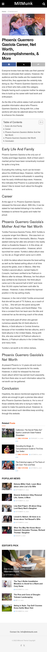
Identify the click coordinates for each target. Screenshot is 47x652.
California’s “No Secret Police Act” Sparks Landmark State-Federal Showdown (29, 432)
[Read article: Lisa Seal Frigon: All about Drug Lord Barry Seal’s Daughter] (7, 508)
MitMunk (23, 4)
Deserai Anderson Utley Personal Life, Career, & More (28, 496)
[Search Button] (44, 4)
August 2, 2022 (20, 536)
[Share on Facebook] (9, 64)
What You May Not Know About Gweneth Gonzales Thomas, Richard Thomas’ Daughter (29, 530)
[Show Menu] (3, 4)
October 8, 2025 (36, 454)
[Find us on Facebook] (21, 645)
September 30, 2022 (22, 501)
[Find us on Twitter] (24, 645)
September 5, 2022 (21, 522)
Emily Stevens (23, 438)
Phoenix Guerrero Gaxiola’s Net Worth (20, 137)
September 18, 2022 (22, 511)
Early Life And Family (13, 126)
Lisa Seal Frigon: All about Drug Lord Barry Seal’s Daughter (27, 507)
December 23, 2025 (21, 611)
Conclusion (9, 141)
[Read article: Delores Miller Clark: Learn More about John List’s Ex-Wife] (7, 486)
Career (8, 129)
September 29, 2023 (12, 575)
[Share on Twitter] (24, 64)
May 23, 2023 (19, 600)
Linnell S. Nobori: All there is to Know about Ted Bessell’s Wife (27, 517)
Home (4, 11)
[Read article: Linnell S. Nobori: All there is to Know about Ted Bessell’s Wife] (7, 519)
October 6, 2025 (36, 468)
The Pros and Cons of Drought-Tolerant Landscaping (27, 595)
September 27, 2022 (22, 490)
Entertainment (13, 11)
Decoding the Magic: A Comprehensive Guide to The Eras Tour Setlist (29, 448)
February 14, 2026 (36, 438)
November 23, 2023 (21, 589)
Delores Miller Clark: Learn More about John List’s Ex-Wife (27, 485)
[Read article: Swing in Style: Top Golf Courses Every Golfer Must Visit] (7, 607)
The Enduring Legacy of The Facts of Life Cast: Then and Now (30, 463)
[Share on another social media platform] (38, 64)
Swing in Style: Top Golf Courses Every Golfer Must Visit (28, 606)
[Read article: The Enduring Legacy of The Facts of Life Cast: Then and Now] (8, 465)
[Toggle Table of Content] (39, 122)
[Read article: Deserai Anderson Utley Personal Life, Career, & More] (7, 497)
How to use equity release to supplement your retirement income (23, 570)
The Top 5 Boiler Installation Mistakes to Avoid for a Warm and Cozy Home (28, 583)
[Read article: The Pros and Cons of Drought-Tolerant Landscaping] (7, 597)
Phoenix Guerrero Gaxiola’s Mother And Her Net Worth (22, 133)
